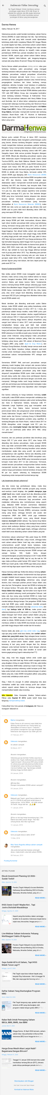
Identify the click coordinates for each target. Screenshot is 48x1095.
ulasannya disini (37, 607)
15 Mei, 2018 (15, 838)
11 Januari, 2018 (17, 808)
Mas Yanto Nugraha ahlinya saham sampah (26, 845)
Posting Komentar (10, 861)
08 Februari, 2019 (17, 855)
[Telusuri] (45, 6)
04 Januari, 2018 (17, 773)
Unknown (14, 741)
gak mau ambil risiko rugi (30, 631)
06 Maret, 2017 (16, 748)
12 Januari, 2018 (17, 825)
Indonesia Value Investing (24, 5)
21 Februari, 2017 (17, 735)
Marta (13, 720)
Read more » (40, 898)
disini (3, 609)
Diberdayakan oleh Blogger (24, 1081)
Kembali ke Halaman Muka (24, 1090)
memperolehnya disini (17, 701)
